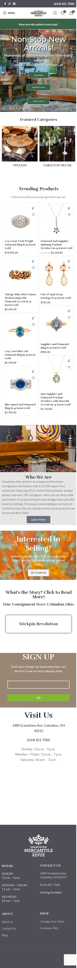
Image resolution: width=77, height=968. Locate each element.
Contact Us (9, 928)
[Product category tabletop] (57, 147)
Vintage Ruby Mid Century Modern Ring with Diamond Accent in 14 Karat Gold (19, 298)
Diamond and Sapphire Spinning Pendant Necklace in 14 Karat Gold (55, 245)
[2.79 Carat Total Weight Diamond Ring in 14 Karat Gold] (20, 220)
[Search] (52, 13)
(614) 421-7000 (61, 3)
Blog (5, 935)
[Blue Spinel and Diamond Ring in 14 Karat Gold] (20, 383)
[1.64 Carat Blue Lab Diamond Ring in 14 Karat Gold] (20, 330)
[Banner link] (38, 555)
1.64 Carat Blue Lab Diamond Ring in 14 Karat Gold (16, 353)
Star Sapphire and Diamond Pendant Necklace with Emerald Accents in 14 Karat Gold (55, 398)
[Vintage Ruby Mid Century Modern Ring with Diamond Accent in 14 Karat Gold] (20, 273)
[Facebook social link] (5, 3)
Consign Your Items (52, 921)
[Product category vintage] (20, 147)
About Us (7, 921)
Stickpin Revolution (38, 623)
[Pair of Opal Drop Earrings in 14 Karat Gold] (56, 273)
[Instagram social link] (9, 3)
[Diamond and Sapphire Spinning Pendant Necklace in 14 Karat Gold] (56, 220)
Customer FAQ (49, 928)
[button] (32, 208)
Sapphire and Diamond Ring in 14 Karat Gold (55, 344)
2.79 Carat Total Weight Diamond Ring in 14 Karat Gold (19, 243)
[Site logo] (37, 12)
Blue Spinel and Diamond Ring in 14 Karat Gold (16, 407)
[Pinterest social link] (14, 3)
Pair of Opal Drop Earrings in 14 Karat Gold (56, 295)
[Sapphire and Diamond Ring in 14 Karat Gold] (56, 323)
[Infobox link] (38, 24)
